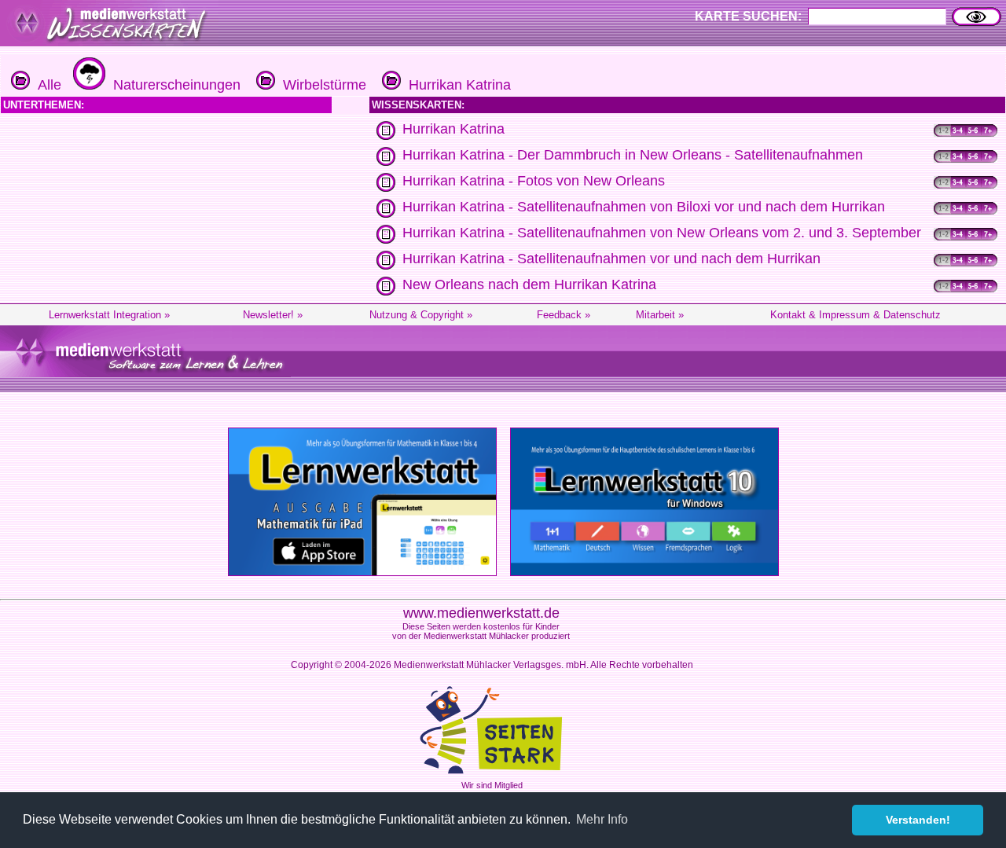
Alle (45, 85)
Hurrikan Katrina (456, 85)
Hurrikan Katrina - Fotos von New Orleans (533, 181)
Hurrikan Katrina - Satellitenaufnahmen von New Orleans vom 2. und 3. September (661, 232)
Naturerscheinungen (172, 85)
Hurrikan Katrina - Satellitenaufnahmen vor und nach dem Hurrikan (611, 258)
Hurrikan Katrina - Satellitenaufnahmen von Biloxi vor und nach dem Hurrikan (643, 207)
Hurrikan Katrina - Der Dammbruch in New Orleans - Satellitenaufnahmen (632, 155)
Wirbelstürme (320, 85)
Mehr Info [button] (602, 819)
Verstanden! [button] (918, 819)
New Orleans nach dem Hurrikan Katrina (529, 284)
